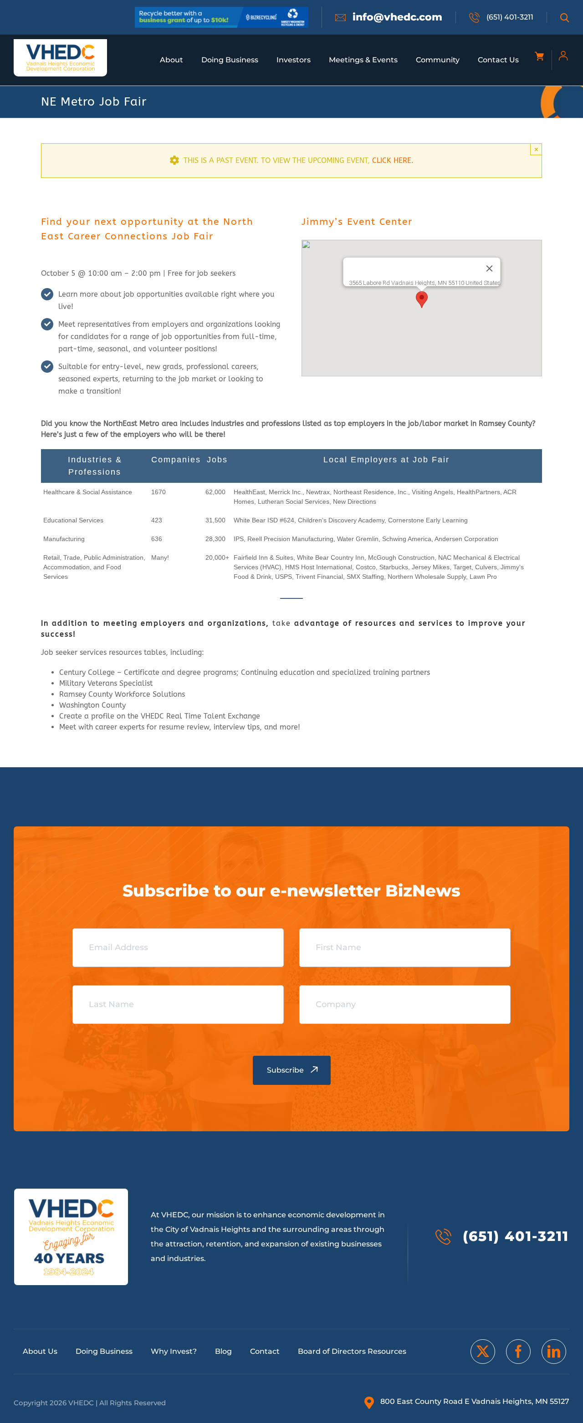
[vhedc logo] (61, 47)
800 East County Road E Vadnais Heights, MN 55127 (474, 1401)
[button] (422, 299)
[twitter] (482, 1351)
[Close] (490, 268)
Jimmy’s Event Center (357, 222)
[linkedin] (554, 1351)
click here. (393, 160)
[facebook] (518, 1351)
